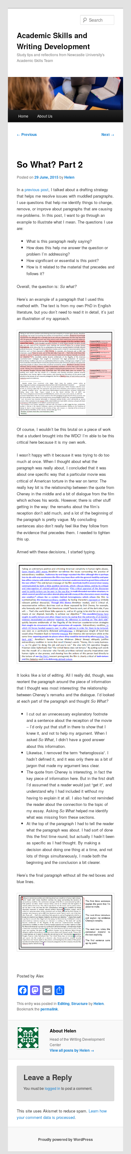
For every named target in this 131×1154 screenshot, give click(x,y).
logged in (52, 1088)
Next (107, 134)
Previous (27, 134)
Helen (69, 177)
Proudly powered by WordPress (65, 1139)
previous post (36, 189)
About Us (44, 115)
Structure (79, 1003)
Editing (63, 1003)
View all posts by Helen (72, 1050)
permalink (49, 1009)
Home (23, 115)
